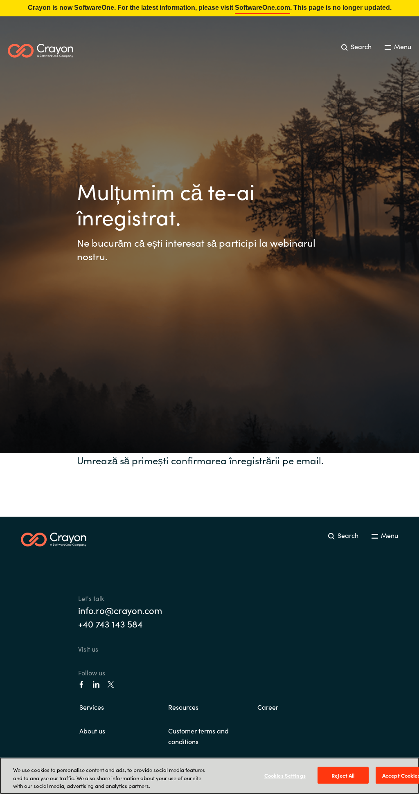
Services (91, 706)
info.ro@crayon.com (120, 610)
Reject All (342, 775)
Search (360, 46)
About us (92, 730)
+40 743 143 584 (110, 623)
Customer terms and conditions (198, 736)
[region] (209, 776)
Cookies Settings (285, 775)
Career (267, 706)
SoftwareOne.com (262, 7)
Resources (183, 706)
